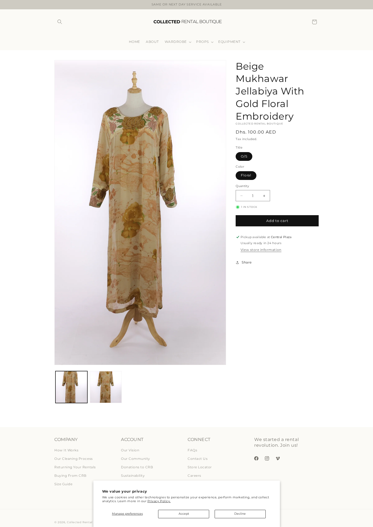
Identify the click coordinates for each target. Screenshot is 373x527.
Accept (184, 514)
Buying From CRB (70, 475)
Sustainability (133, 475)
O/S (244, 156)
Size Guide (63, 484)
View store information (261, 250)
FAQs (192, 450)
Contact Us (198, 459)
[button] (59, 22)
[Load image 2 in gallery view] (106, 387)
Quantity (242, 186)
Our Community (135, 459)
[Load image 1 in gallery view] (71, 387)
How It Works (66, 450)
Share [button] (246, 262)
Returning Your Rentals (75, 467)
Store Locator (200, 467)
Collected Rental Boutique (87, 522)
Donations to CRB (137, 467)
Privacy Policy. (159, 501)
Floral (246, 175)
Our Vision (130, 450)
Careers (194, 475)
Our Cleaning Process (73, 459)
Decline (240, 514)
